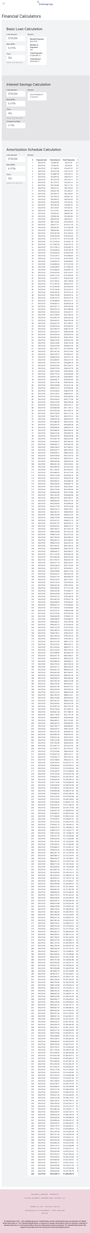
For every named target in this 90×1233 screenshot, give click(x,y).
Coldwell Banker (39, 1194)
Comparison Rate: (13, 121)
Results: (31, 34)
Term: (8, 54)
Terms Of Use (36, 1206)
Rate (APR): (10, 44)
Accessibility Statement (37, 1210)
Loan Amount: (11, 34)
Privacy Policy (52, 1206)
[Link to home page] (45, 3)
